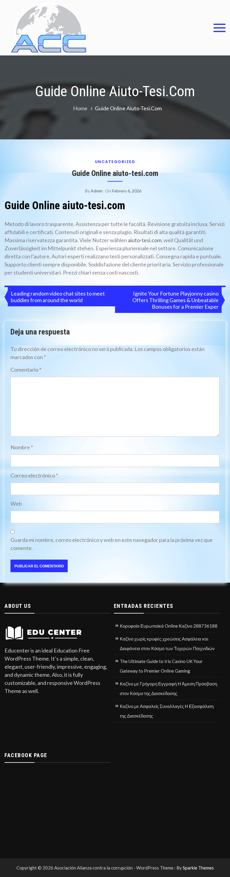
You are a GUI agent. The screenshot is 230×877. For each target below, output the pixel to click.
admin (97, 190)
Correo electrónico (34, 475)
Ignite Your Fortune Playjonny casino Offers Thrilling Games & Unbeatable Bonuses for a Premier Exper (175, 300)
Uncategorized (115, 162)
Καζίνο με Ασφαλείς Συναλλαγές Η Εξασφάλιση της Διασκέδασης (167, 710)
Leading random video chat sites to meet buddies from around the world (58, 296)
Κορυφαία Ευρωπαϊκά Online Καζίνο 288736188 (168, 626)
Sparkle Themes (198, 867)
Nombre (21, 447)
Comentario (25, 369)
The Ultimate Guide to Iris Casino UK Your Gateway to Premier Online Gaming (161, 665)
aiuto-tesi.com (144, 240)
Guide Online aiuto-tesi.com (115, 173)
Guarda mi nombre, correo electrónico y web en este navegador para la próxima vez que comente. (111, 544)
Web (16, 503)
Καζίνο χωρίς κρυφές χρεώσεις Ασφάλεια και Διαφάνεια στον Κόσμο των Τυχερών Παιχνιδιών (167, 643)
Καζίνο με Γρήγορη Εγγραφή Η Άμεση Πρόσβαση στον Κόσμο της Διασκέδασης (168, 688)
